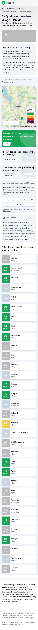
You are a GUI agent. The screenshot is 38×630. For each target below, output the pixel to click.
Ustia (13, 490)
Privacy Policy (7, 211)
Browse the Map (11, 123)
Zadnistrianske (16, 558)
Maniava (14, 374)
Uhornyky (14, 481)
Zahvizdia (14, 568)
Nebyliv (14, 394)
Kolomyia (14, 345)
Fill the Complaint (10, 159)
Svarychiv (14, 452)
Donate (6, 144)
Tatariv (13, 461)
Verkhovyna (15, 500)
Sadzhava (14, 423)
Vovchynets (15, 519)
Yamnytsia (15, 539)
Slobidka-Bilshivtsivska (19, 432)
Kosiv (13, 355)
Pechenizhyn (15, 403)
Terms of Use (26, 209)
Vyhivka (14, 529)
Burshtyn (14, 278)
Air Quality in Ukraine (13, 8)
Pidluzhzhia (15, 413)
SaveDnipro (23, 239)
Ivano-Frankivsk (16, 307)
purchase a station (28, 67)
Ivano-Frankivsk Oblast (9, 11)
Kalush (13, 316)
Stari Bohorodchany (18, 442)
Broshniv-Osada (16, 268)
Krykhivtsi (14, 365)
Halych (13, 297)
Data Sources (13, 126)
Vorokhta (14, 510)
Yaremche (14, 548)
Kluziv (13, 326)
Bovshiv (14, 258)
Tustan (13, 471)
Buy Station (8, 175)
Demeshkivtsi (16, 287)
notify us (16, 70)
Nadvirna (14, 384)
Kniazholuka (15, 336)
